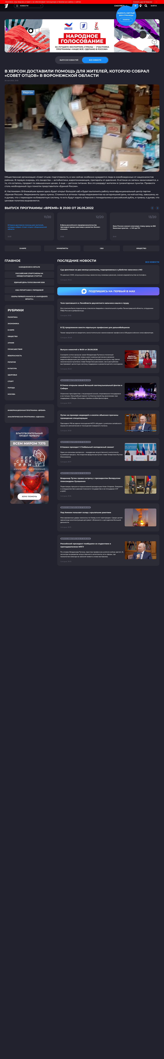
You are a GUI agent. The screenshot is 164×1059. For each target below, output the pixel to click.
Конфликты (62, 248)
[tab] (69, 60)
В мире (23, 248)
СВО (102, 248)
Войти (154, 6)
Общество (141, 248)
